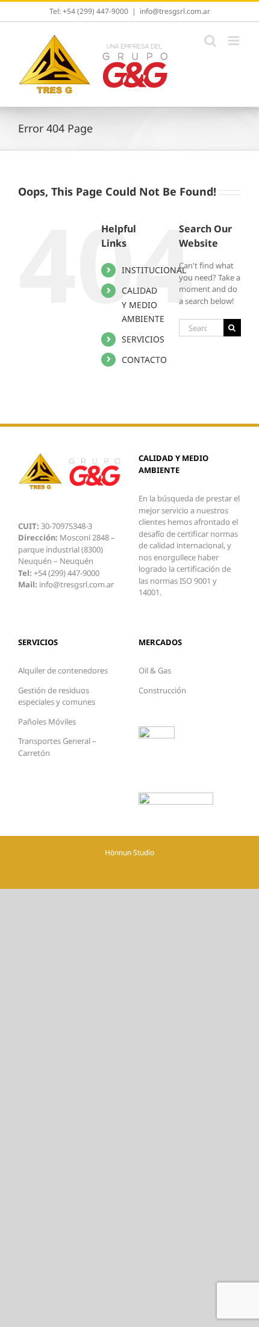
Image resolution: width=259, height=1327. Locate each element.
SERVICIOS (143, 339)
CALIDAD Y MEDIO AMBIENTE (143, 305)
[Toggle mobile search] (210, 40)
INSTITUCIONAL (154, 270)
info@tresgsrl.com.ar (175, 11)
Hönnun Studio (129, 852)
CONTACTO (144, 359)
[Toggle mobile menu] (234, 40)
